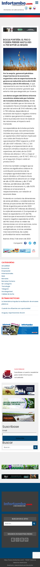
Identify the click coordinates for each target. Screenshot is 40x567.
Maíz (3, 276)
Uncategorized (7, 291)
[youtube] (26, 540)
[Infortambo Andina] (30, 8)
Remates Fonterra (8, 281)
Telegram (5, 289)
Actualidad (6, 266)
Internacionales (7, 273)
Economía (5, 268)
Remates (5, 279)
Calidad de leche (8, 294)
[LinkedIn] (22, 540)
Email (4, 430)
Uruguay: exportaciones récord (13, 313)
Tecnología (6, 286)
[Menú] (36, 2)
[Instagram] (17, 540)
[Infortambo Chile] (34, 8)
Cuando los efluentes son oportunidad (16, 308)
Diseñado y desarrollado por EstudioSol (20, 565)
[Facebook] (13, 540)
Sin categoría (7, 284)
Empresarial (6, 271)
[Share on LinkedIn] (35, 243)
